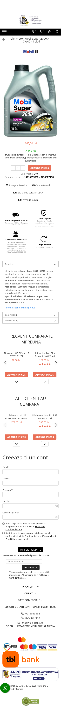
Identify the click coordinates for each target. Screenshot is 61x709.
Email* (5, 467)
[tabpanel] (30, 100)
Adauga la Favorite (17, 185)
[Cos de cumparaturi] (49, 32)
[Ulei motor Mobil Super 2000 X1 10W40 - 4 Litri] (30, 100)
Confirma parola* (10, 512)
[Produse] (4, 32)
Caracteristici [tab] (11, 314)
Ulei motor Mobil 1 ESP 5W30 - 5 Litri (44, 417)
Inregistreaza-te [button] (30, 549)
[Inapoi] (2, 39)
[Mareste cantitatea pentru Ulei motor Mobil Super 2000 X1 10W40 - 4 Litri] (22, 168)
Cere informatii (42, 185)
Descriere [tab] (9, 264)
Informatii (29, 586)
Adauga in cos (39, 167)
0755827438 (32, 618)
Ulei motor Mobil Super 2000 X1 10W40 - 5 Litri (16, 417)
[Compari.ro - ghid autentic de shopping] (30, 701)
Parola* (6, 501)
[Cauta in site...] (57, 32)
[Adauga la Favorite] (16, 381)
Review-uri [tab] (11, 320)
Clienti (29, 593)
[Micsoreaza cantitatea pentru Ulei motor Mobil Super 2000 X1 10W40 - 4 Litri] (13, 168)
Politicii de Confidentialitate (27, 536)
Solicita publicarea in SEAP (29, 192)
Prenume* (7, 489)
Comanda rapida (29, 199)
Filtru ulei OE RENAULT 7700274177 (16, 355)
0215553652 (32, 613)
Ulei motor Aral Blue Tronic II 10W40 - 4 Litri (45, 355)
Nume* (6, 478)
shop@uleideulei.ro (32, 622)
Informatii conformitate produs (20, 307)
